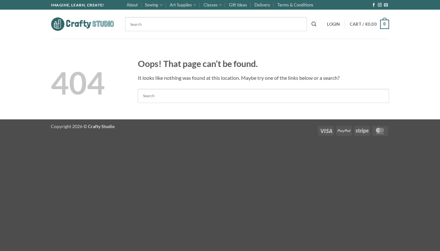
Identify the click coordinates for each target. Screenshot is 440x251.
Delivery (262, 4)
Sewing (151, 4)
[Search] (313, 24)
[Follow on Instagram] (380, 5)
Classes (211, 4)
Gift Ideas (238, 4)
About (132, 4)
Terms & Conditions (295, 4)
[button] (333, 24)
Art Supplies (181, 4)
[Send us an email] (386, 5)
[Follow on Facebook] (374, 5)
